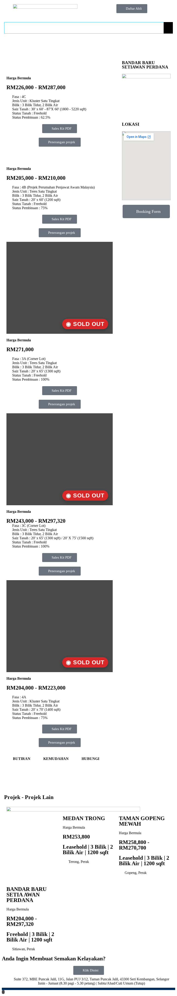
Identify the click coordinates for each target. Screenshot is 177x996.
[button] (60, 571)
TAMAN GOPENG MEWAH (142, 821)
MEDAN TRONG (84, 818)
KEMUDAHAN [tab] (56, 759)
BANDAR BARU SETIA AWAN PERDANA (26, 894)
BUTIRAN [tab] (21, 759)
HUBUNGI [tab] (90, 759)
